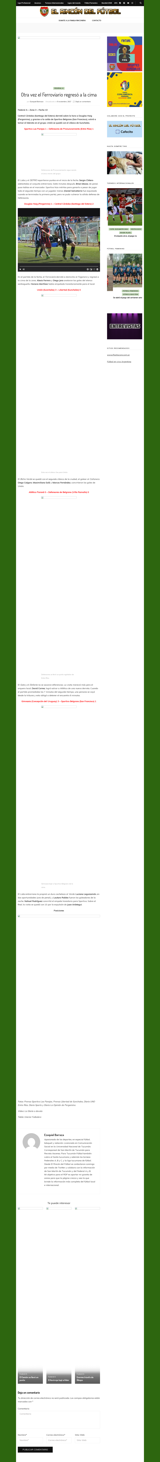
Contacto (96, 20)
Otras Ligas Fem (124, 294)
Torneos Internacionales (54, 3)
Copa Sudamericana (118, 229)
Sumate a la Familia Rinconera (72, 20)
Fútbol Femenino (91, 3)
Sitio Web (80, 1435)
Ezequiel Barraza (36, 102)
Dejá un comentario (83, 102)
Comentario (23, 1408)
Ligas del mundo (74, 3)
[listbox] (124, 214)
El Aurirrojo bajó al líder (58, 1380)
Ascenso (37, 3)
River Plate (124, 233)
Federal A (58, 88)
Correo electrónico (55, 1435)
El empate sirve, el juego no (124, 236)
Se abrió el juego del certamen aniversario (124, 297)
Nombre (22, 1435)
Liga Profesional (24, 3)
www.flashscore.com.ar (118, 355)
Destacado (135, 229)
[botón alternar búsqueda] (140, 3)
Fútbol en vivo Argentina (119, 361)
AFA (115, 3)
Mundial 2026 (107, 3)
